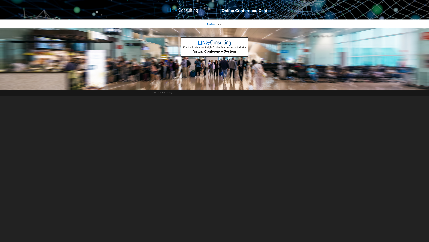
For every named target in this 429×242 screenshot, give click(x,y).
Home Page (211, 24)
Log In (220, 24)
